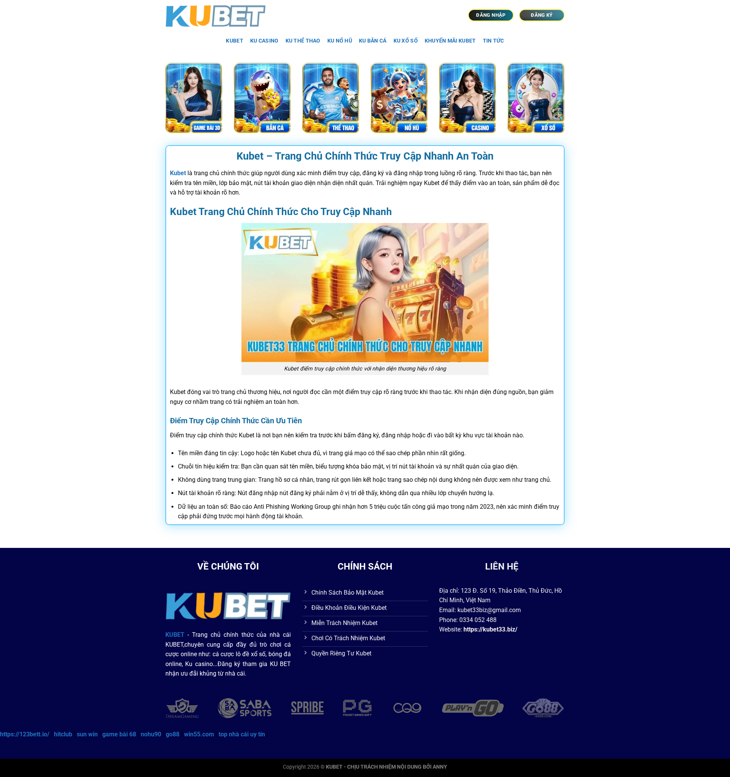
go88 (172, 734)
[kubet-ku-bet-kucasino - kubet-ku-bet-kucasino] (219, 15)
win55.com (199, 734)
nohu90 (151, 734)
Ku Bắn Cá (373, 41)
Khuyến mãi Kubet (450, 41)
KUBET (234, 41)
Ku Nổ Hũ (339, 41)
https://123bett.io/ (24, 734)
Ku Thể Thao (303, 41)
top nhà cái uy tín (242, 734)
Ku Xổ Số (406, 41)
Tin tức (493, 41)
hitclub (63, 734)
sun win (87, 734)
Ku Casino (264, 41)
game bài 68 (119, 734)
